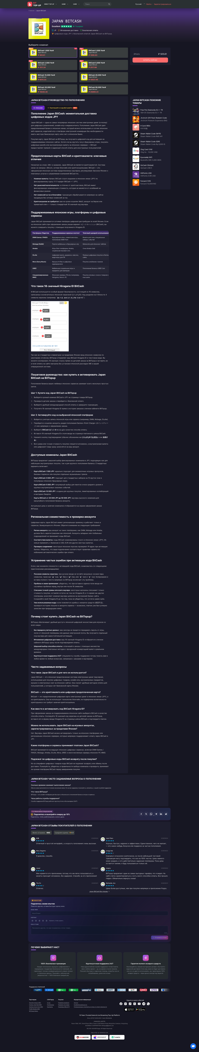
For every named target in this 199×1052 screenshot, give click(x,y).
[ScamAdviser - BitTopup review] (83, 1037)
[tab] (38, 108)
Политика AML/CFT (64, 1007)
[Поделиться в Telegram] (156, 814)
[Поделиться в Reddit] (166, 814)
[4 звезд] (43, 920)
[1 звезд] (32, 920)
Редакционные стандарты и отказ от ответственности (90, 1007)
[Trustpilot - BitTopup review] (116, 1037)
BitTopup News (33, 1011)
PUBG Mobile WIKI (34, 1009)
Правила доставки (63, 1005)
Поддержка (50, 1005)
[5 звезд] (46, 920)
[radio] (37, 840)
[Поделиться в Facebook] (141, 814)
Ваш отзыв (35, 924)
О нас (48, 1002)
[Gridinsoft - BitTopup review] (100, 1037)
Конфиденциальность (80, 1005)
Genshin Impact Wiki (35, 1002)
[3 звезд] (39, 920)
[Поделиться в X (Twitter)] (146, 814)
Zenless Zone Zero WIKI (36, 1007)
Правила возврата (63, 1002)
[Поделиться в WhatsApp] (151, 814)
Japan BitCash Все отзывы (98, 891)
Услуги (76, 1002)
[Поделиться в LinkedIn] (161, 814)
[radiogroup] (40, 840)
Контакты (50, 1007)
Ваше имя (34, 909)
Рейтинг (34, 917)
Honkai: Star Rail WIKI (35, 1005)
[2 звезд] (36, 920)
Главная (31, 10)
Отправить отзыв (160, 937)
